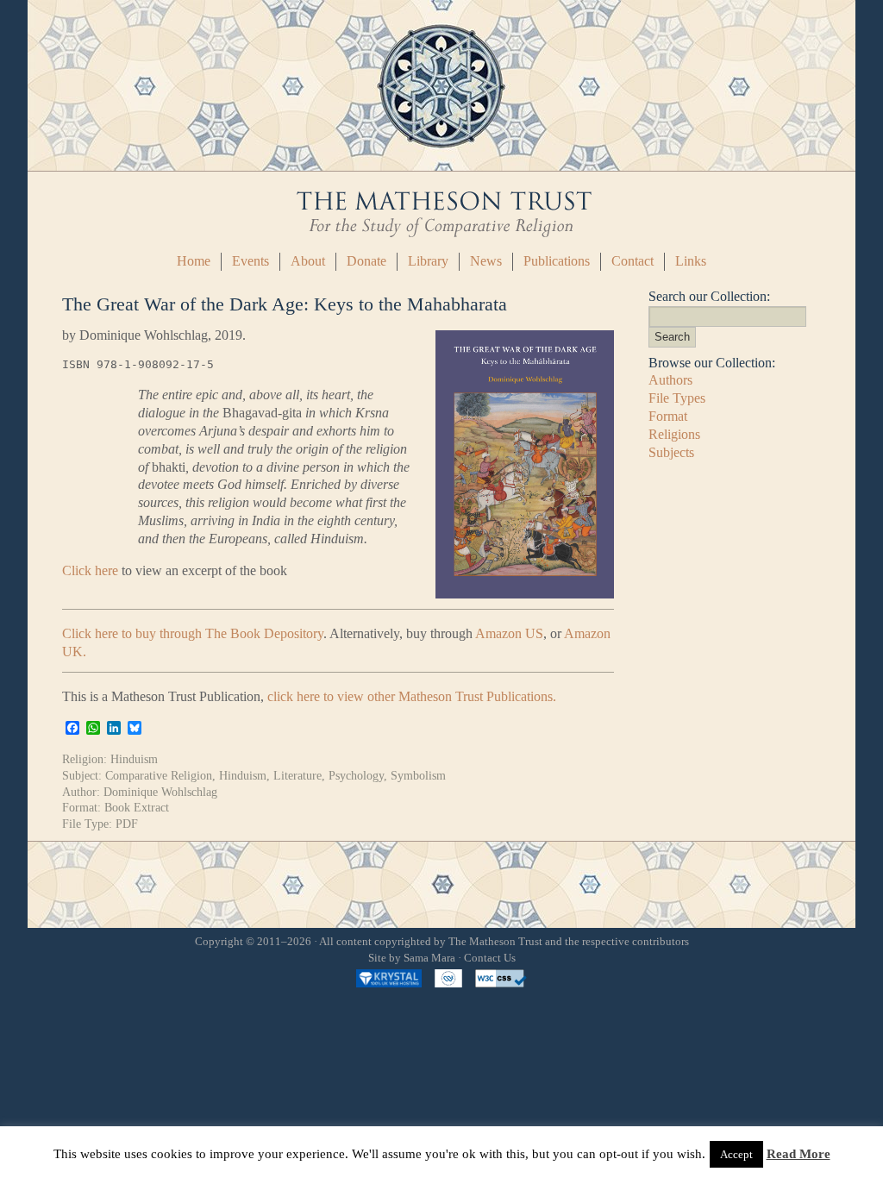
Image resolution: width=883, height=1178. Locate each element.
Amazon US (509, 633)
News (486, 261)
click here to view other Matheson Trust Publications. (411, 696)
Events (250, 261)
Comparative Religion (158, 775)
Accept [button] (736, 1154)
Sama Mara (429, 958)
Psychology (356, 775)
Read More (798, 1154)
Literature (297, 775)
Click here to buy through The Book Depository (192, 633)
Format (667, 416)
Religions (674, 434)
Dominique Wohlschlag (160, 792)
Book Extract (136, 807)
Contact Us (490, 958)
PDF (127, 823)
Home (193, 261)
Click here (90, 570)
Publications (556, 261)
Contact (632, 261)
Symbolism (418, 775)
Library (428, 261)
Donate (366, 261)
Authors (670, 380)
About (308, 261)
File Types (676, 398)
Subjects (671, 452)
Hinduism (134, 759)
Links (690, 261)
